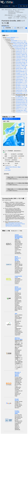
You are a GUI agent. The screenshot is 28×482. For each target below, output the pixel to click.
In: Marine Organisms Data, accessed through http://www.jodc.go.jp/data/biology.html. (15, 225)
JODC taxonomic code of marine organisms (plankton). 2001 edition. (14, 223)
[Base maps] (22, 133)
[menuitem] (5, 6)
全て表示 (8, 170)
